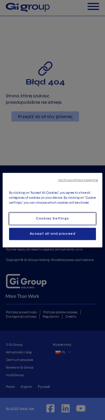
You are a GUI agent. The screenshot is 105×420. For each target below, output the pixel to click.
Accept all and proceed (53, 233)
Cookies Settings (52, 218)
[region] (52, 210)
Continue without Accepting (78, 180)
